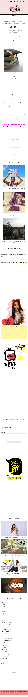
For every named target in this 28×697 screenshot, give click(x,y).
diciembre (6, 622)
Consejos (20, 21)
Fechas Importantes (7, 23)
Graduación (16, 23)
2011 (3, 658)
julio (5, 642)
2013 (3, 618)
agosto (5, 631)
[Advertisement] (14, 500)
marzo (5, 651)
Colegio (14, 21)
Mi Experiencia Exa (14, 594)
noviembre (6, 624)
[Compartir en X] (12, 154)
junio (5, 645)
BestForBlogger (18, 691)
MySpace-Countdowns (14, 147)
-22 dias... (5, 633)
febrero (5, 654)
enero (5, 656)
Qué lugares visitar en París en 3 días (14, 573)
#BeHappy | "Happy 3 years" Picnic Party (14, 555)
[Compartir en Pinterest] (16, 154)
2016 (3, 611)
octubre (6, 627)
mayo (5, 647)
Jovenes (23, 23)
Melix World (7, 691)
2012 (3, 620)
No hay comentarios (14, 32)
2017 (3, 609)
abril (5, 649)
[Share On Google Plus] (19, 154)
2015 (3, 613)
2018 (3, 606)
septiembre (7, 629)
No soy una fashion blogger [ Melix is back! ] (15, 537)
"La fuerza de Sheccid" (14, 576)
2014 (3, 615)
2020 (3, 602)
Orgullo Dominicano (8, 638)
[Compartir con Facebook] (9, 154)
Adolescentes (7, 21)
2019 (3, 604)
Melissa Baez (10, 693)
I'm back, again (7, 640)
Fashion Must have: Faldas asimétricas (13, 636)
